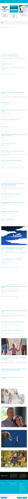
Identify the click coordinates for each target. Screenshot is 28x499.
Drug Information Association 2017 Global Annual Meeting (11, 160)
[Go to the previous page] (8, 386)
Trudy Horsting (2, 56)
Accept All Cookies (19, 497)
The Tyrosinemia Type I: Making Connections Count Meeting (11, 258)
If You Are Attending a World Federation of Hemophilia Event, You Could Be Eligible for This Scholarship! (13, 248)
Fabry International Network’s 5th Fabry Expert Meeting (11, 330)
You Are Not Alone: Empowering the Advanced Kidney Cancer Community (14, 448)
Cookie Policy (8, 496)
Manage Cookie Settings (3, 497)
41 (13, 386)
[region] (14, 496)
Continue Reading (4, 60)
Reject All (25, 497)
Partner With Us (3, 482)
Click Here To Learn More (23, 15)
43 (17, 386)
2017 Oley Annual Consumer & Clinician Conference (10, 119)
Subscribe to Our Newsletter (13, 482)
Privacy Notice (21, 485)
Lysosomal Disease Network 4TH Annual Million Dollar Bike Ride (12, 321)
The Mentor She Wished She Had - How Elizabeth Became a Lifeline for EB (14, 404)
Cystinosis (10, 360)
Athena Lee (2, 65)
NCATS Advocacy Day (4, 126)
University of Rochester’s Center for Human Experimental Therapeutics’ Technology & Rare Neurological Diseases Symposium (14, 369)
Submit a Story (2, 483)
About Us (20, 482)
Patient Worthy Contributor (4, 112)
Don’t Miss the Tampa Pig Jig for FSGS (9, 55)
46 (23, 386)
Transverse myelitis (13, 186)
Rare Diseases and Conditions (23, 483)
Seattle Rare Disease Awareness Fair (7, 219)
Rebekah (2, 313)
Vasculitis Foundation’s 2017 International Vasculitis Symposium (12, 151)
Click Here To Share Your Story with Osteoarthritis (4, 15)
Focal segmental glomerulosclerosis (12, 56)
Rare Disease (17, 56)
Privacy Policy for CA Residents (23, 486)
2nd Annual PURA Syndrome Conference (8, 143)
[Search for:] (23, 4)
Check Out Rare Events (13, 483)
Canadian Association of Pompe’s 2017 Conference (10, 211)
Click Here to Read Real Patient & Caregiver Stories (14, 15)
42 (15, 386)
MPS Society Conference (5, 102)
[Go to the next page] (25, 386)
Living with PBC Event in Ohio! (6, 63)
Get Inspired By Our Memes (13, 484)
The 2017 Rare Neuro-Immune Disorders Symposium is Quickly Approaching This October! (13, 184)
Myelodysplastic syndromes (10, 313)
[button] (19, 1)
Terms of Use (21, 484)
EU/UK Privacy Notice (21, 487)
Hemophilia (10, 250)
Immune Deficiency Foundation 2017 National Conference (11, 193)
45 (21, 386)
